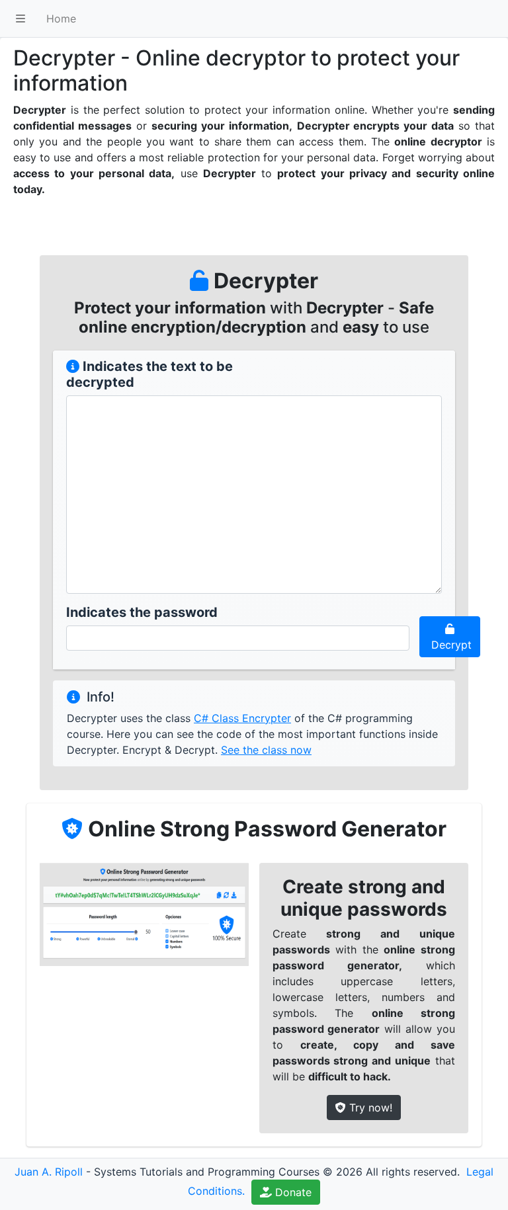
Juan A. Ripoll (49, 1171)
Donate (292, 1192)
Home (61, 18)
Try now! (369, 1107)
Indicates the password (142, 612)
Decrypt (450, 644)
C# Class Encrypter (242, 718)
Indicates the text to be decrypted (149, 374)
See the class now (266, 749)
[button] (20, 18)
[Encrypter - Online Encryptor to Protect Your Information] (72, 366)
